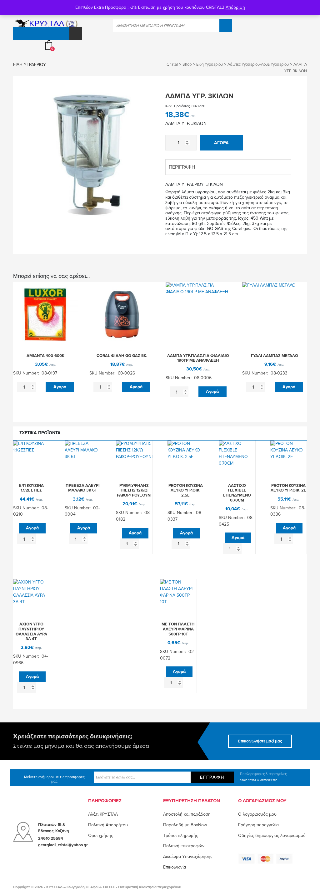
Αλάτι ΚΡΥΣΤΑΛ (103, 814)
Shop (187, 64)
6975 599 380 (269, 780)
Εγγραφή (212, 777)
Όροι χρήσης (100, 835)
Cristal (172, 64)
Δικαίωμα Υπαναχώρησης (187, 856)
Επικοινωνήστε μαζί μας (260, 741)
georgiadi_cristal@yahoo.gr (63, 845)
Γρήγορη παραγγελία (258, 825)
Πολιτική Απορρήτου (108, 825)
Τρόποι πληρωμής (180, 835)
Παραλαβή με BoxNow (185, 825)
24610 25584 (248, 780)
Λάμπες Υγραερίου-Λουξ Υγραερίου (258, 64)
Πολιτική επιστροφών (183, 846)
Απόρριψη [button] (235, 7)
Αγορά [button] (59, 387)
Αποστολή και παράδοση (187, 814)
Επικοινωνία (174, 867)
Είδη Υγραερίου (29, 64)
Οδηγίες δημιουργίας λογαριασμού (272, 835)
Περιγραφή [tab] (182, 167)
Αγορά (221, 142)
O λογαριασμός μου (257, 814)
